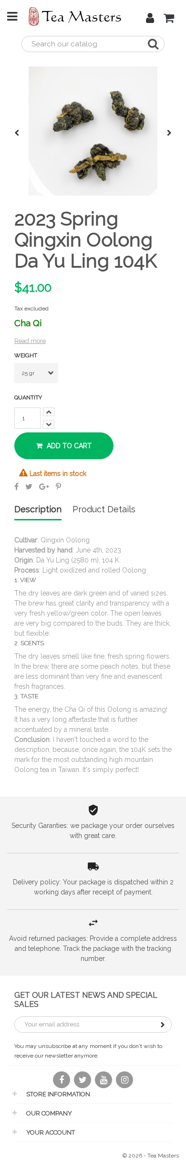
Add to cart (68, 446)
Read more (30, 340)
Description (38, 509)
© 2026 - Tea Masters (151, 1155)
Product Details (103, 509)
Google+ (44, 486)
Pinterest (58, 486)
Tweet (28, 486)
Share (16, 486)
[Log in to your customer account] (150, 19)
